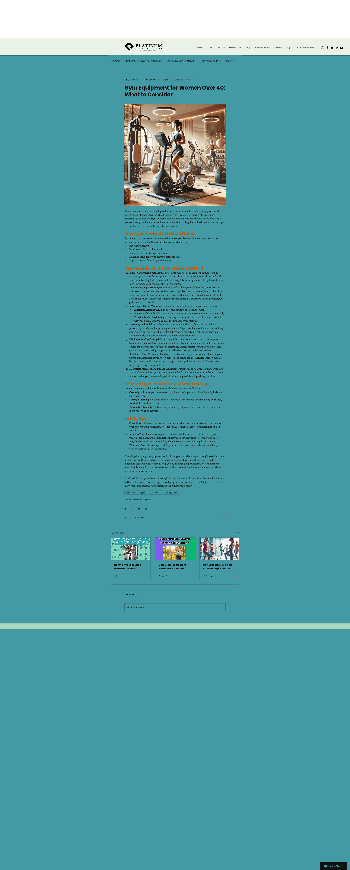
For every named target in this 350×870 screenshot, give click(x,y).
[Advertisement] (82, 19)
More (229, 60)
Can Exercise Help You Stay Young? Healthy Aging (217, 566)
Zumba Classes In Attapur (181, 60)
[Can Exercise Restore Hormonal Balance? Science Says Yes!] (175, 549)
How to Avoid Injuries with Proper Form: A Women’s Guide (127, 566)
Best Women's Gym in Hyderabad (143, 60)
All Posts (115, 60)
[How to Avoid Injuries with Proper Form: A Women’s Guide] (130, 549)
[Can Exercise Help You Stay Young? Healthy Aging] (219, 549)
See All (236, 532)
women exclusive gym (135, 492)
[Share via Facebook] (125, 508)
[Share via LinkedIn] (139, 508)
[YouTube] (341, 48)
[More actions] (224, 79)
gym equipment (171, 492)
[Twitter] (332, 48)
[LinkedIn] (337, 48)
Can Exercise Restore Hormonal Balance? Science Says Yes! (172, 566)
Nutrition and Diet (210, 60)
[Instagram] (322, 48)
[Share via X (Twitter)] (132, 508)
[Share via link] (146, 508)
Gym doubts (155, 492)
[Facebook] (327, 48)
